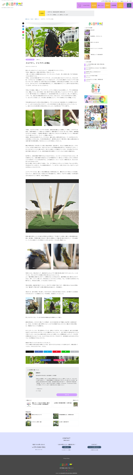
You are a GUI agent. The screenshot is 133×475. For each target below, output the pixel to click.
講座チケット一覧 (124, 1)
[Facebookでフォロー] (129, 1)
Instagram (58, 360)
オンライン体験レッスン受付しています (58, 14)
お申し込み (66, 447)
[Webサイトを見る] (36, 391)
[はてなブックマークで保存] (23, 29)
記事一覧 (67, 394)
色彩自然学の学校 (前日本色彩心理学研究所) (69, 473)
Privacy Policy (66, 458)
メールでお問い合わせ (94, 447)
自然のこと (38, 59)
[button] (23, 38)
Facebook (45, 360)
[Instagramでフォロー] (130, 1)
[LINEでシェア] (23, 35)
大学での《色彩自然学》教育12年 (56, 12)
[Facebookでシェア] (23, 26)
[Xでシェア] (23, 23)
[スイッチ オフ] (124, 5)
